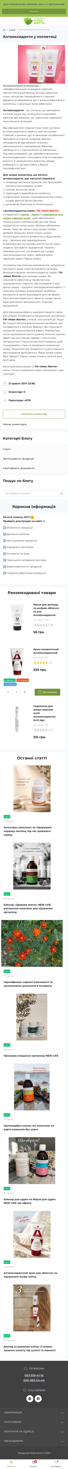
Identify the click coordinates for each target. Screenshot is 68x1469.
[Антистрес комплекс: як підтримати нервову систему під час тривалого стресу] (32, 788)
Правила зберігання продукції (26, 573)
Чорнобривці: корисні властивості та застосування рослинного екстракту (28, 984)
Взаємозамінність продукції (24, 566)
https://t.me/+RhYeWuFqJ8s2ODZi (29, 1398)
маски (35, 214)
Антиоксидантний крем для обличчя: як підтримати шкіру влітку (30, 1274)
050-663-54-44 (34, 1380)
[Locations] (58, 21)
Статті (12, 29)
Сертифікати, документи (19, 468)
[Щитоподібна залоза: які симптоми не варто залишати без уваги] (32, 1087)
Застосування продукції (18, 458)
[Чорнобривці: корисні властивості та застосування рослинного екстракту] (32, 943)
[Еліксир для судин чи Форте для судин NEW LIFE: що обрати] (32, 1160)
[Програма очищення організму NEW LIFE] (32, 1017)
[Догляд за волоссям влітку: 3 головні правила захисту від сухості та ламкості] (32, 1308)
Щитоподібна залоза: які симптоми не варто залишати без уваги (29, 1127)
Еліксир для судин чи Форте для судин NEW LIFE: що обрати (30, 1201)
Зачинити (34, 11)
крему (25, 214)
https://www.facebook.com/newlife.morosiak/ (38, 1398)
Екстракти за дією (18, 553)
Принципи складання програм (26, 560)
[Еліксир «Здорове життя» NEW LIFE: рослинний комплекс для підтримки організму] (32, 866)
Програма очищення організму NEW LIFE (31, 1055)
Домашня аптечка (18, 534)
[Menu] (4, 21)
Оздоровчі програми (20, 547)
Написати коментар (34, 414)
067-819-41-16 (34, 1375)
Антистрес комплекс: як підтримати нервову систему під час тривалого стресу (28, 831)
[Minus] (8, 692)
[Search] (11, 21)
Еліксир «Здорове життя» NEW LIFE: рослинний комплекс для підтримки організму (28, 908)
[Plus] (24, 692)
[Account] (64, 21)
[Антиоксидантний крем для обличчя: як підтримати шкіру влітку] (32, 1234)
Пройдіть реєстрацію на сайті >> (24, 521)
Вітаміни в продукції (20, 527)
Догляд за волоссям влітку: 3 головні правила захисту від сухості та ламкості (30, 1348)
